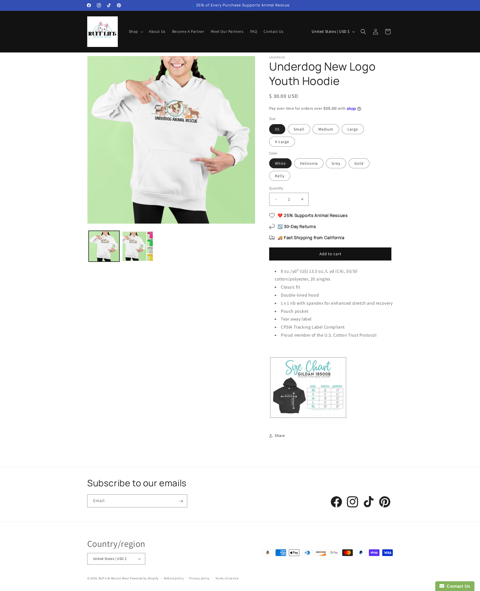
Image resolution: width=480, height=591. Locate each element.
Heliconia (309, 163)
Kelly (279, 175)
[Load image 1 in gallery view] (104, 246)
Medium (325, 129)
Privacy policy (199, 578)
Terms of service (227, 578)
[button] (136, 31)
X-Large (282, 141)
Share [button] (280, 435)
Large (353, 129)
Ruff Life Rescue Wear (114, 578)
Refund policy (174, 578)
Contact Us (457, 586)
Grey (336, 163)
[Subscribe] (181, 501)
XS (277, 129)
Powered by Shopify (144, 578)
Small (299, 129)
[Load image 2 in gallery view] (137, 246)
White (280, 163)
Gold (359, 163)
